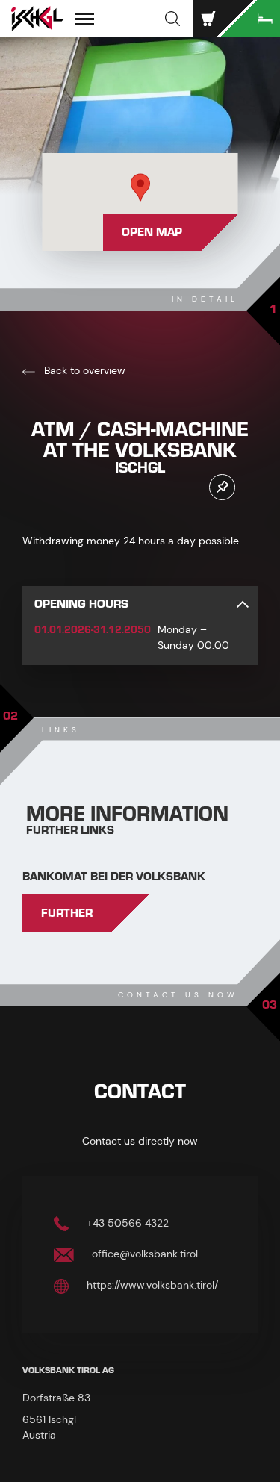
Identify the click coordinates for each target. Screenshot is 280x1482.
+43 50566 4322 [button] (126, 1223)
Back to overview (83, 370)
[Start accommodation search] (250, 18)
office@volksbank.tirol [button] (143, 1253)
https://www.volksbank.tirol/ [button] (151, 1285)
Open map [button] (152, 232)
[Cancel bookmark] (222, 487)
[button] (172, 18)
